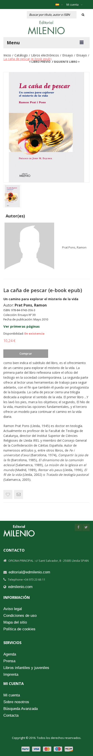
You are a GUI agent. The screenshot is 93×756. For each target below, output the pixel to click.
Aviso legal (12, 609)
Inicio (7, 55)
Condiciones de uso (20, 615)
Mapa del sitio (15, 622)
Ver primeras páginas (21, 326)
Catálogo (21, 55)
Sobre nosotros (16, 702)
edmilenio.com (20, 587)
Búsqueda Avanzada (20, 709)
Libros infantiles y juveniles (26, 668)
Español (60, 4)
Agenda (9, 654)
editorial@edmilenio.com (29, 572)
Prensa (9, 661)
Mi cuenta (72, 5)
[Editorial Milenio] (46, 27)
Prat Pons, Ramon (74, 247)
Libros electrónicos (45, 55)
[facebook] (78, 527)
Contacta (11, 715)
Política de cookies (19, 629)
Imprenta (10, 674)
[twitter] (86, 527)
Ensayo (67, 55)
